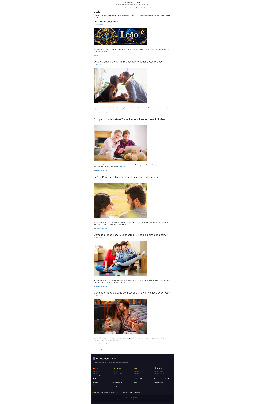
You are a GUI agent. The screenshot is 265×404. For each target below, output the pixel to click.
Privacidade (135, 397)
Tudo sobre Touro (117, 371)
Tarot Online (144, 7)
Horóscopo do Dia (118, 7)
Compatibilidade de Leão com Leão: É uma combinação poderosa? (132, 292)
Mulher (108, 392)
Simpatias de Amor (158, 384)
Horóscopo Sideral (132, 2)
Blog (137, 7)
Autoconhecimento (117, 384)
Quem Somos (125, 397)
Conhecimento (103, 392)
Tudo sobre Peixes (158, 375)
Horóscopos (95, 382)
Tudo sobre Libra (137, 373)
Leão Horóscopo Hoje (106, 21)
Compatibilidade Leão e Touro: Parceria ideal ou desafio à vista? (130, 119)
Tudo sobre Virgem (117, 373)
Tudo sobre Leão (96, 373)
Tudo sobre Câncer (158, 371)
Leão (96, 55)
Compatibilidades (129, 7)
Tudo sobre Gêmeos (138, 371)
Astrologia (136, 382)
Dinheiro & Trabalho (117, 382)
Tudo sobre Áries (96, 371)
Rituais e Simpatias (158, 382)
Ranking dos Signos (117, 386)
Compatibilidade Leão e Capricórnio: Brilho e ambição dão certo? (131, 234)
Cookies (141, 397)
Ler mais (104, 51)
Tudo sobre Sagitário (97, 375)
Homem (113, 392)
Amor (93, 386)
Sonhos (135, 386)
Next (103, 350)
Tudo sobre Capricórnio (118, 375)
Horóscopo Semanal (128, 392)
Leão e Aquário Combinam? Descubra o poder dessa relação (128, 61)
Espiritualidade (137, 384)
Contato (130, 397)
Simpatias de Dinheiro (159, 386)
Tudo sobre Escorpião (159, 373)
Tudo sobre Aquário (138, 375)
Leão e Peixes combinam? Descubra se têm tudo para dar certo (130, 177)
